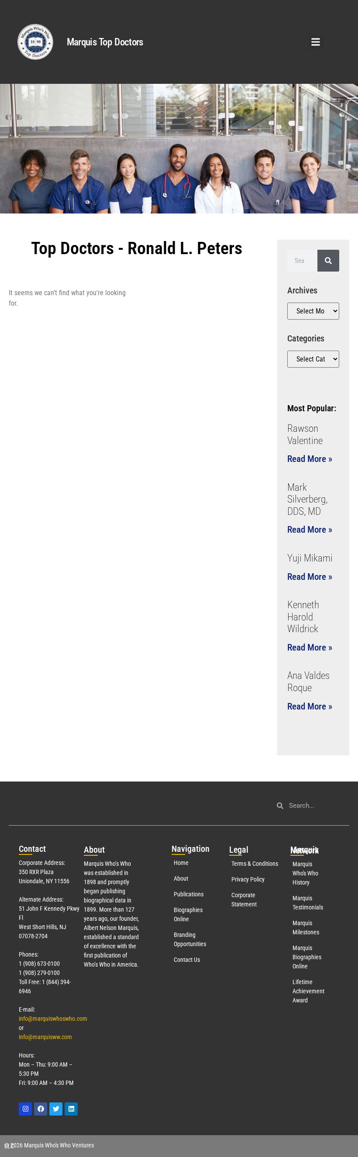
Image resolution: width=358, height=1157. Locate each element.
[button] (316, 42)
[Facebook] (40, 1109)
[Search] (328, 261)
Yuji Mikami (310, 558)
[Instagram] (25, 1109)
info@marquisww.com (45, 1036)
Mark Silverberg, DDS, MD (307, 499)
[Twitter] (55, 1109)
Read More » (309, 459)
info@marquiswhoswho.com (53, 1018)
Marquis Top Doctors (105, 42)
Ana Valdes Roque (308, 682)
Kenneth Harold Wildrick (303, 617)
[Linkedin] (71, 1109)
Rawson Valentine (305, 435)
